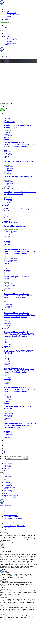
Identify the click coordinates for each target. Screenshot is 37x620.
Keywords (3, 456)
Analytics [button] (2, 596)
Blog (5, 529)
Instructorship (8, 490)
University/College (10, 497)
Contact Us (7, 527)
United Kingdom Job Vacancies (13, 518)
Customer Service (10, 487)
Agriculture (8, 484)
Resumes (6, 9)
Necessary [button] (3, 569)
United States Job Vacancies (11, 516)
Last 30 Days (7, 468)
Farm (6, 488)
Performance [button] (3, 587)
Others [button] (2, 612)
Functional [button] (3, 579)
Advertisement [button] (4, 604)
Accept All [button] (12, 542)
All (4, 470)
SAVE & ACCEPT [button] (5, 619)
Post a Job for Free (5, 22)
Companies (7, 19)
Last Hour (6, 462)
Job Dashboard (11, 13)
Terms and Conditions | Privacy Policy (14, 526)
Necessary (5, 571)
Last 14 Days (7, 466)
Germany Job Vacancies (10, 515)
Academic (7, 482)
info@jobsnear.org (5, 505)
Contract (7, 476)
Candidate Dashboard (13, 14)
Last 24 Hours (8, 463)
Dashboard (7, 11)
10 (4, 450)
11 (4, 452)
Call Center (8, 485)
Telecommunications (11, 495)
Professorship (8, 493)
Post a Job (10, 16)
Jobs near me (7, 520)
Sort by (2, 105)
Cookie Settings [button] (4, 542)
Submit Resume (11, 18)
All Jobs (6, 8)
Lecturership (8, 492)
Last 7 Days (7, 465)
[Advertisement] (18, 83)
